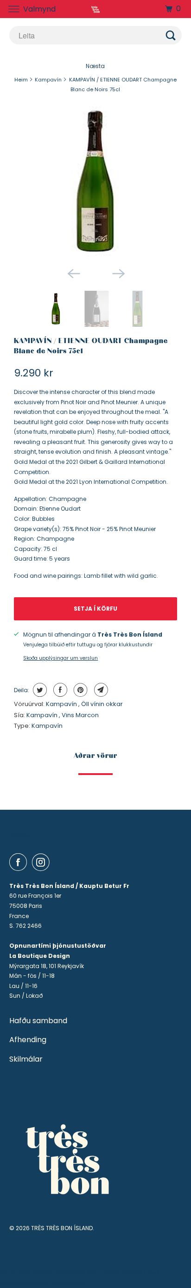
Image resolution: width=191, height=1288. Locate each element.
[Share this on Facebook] (59, 690)
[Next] (118, 273)
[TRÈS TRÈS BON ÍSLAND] (95, 9)
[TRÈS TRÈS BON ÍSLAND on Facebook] (20, 862)
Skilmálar (26, 1059)
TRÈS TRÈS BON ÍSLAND (62, 1228)
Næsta (95, 66)
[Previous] (73, 273)
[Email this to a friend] (100, 690)
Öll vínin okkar (102, 704)
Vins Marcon (80, 715)
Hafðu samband (38, 1021)
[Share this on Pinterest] (79, 690)
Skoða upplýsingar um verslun (60, 658)
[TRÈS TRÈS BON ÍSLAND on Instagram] (42, 862)
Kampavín (48, 79)
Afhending (27, 1040)
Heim (21, 79)
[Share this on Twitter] (39, 690)
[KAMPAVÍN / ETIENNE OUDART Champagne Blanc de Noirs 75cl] (95, 181)
